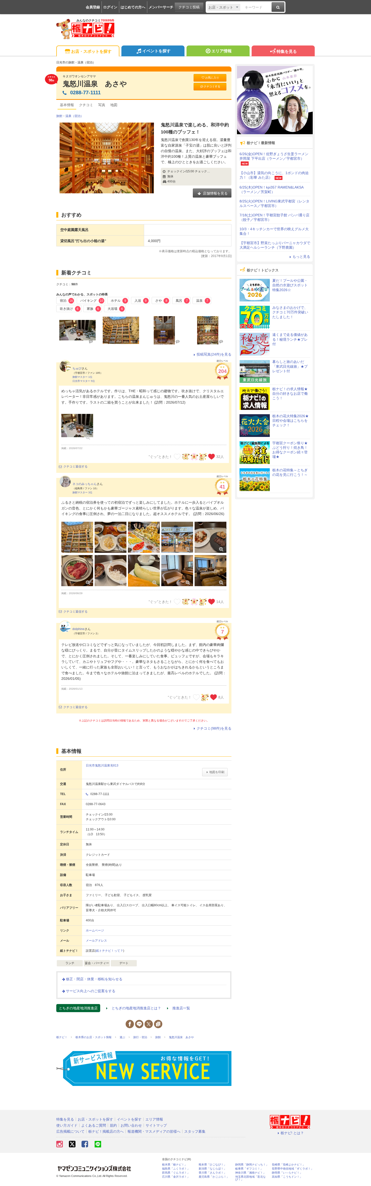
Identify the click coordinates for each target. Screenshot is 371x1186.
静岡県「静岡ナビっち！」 (252, 1164)
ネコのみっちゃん (84, 484)
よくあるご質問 (93, 1125)
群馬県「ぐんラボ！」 (176, 1172)
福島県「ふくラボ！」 (176, 1168)
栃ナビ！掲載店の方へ (106, 1131)
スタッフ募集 (194, 1131)
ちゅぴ (77, 368)
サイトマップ (156, 1125)
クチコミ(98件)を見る (214, 728)
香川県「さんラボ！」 (212, 1172)
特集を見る (287, 51)
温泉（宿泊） (74, 116)
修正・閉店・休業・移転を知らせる (94, 979)
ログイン (110, 7)
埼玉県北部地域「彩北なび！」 (250, 1178)
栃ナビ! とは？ (292, 1133)
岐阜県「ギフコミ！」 (249, 1168)
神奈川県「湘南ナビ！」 (250, 1172)
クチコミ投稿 (189, 7)
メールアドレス (96, 940)
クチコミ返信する (75, 466)
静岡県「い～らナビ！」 (287, 1172)
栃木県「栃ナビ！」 (174, 1164)
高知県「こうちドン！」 (287, 1176)
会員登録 (93, 7)
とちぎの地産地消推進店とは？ (136, 1008)
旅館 (59, 116)
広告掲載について (70, 1131)
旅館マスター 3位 (82, 492)
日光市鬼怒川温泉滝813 (102, 765)
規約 (113, 1125)
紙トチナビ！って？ (109, 950)
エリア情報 (221, 51)
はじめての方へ (133, 7)
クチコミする (212, 86)
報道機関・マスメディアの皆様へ (153, 1131)
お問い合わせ (131, 1125)
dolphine (78, 629)
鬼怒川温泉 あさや (95, 84)
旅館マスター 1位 (82, 377)
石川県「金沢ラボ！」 (176, 1176)
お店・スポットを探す (91, 51)
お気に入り (212, 77)
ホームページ (95, 930)
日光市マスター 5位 (83, 381)
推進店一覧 (181, 1008)
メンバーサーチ (161, 7)
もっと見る (301, 256)
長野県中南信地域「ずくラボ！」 (292, 1168)
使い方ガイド (66, 1125)
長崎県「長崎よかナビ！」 (288, 1164)
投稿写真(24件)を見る (214, 354)
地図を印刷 (216, 772)
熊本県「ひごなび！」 (212, 1164)
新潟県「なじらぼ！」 (212, 1168)
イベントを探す (156, 51)
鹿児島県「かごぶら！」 (214, 1176)
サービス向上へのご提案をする (90, 991)
